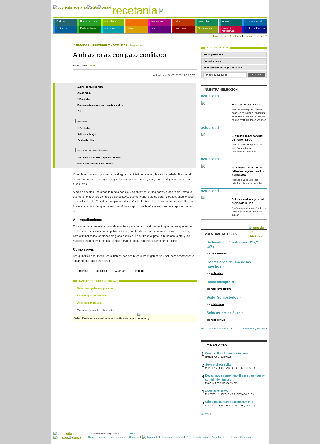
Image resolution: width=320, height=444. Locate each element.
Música (131, 28)
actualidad (210, 96)
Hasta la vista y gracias (246, 104)
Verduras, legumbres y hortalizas (100, 45)
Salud (177, 21)
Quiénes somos (117, 437)
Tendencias (157, 21)
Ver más (205, 414)
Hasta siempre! (219, 282)
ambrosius (217, 273)
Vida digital (109, 28)
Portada (60, 21)
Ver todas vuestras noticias (215, 328)
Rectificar (101, 270)
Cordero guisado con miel (92, 295)
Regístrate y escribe (254, 328)
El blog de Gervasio (255, 28)
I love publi (180, 28)
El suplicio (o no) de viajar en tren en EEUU (247, 137)
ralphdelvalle (218, 319)
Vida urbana (110, 21)
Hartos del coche (89, 21)
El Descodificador (254, 21)
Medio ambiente (88, 28)
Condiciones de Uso (172, 437)
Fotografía (203, 21)
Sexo (153, 28)
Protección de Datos (197, 437)
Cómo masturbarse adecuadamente (229, 401)
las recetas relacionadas (96, 310)
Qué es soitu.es (96, 437)
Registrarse (235, 36)
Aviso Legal (218, 437)
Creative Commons (240, 437)
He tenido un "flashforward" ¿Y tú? (232, 244)
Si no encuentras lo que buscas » (223, 67)
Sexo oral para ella (218, 364)
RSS (132, 433)
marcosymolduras (221, 288)
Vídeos (225, 21)
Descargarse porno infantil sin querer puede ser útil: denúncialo (235, 377)
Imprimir (83, 270)
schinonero (217, 304)
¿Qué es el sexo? (217, 390)
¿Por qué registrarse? (255, 36)
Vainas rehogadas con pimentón (95, 288)
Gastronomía (205, 28)
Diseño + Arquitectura (228, 29)
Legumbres (137, 45)
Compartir (138, 270)
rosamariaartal (219, 253)
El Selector (62, 28)
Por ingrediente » (213, 54)
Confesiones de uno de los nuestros (229, 264)
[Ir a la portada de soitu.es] (67, 435)
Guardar (120, 270)
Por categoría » (212, 61)
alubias (92, 65)
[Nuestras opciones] (150, 437)
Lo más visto (216, 345)
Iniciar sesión (220, 36)
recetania (135, 10)
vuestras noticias (221, 234)
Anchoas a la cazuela (89, 302)
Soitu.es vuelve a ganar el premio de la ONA (248, 201)
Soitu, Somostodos (222, 297)
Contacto (134, 437)
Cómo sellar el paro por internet (226, 353)
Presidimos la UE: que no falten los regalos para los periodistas (248, 171)
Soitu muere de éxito (224, 313)
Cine (130, 21)
